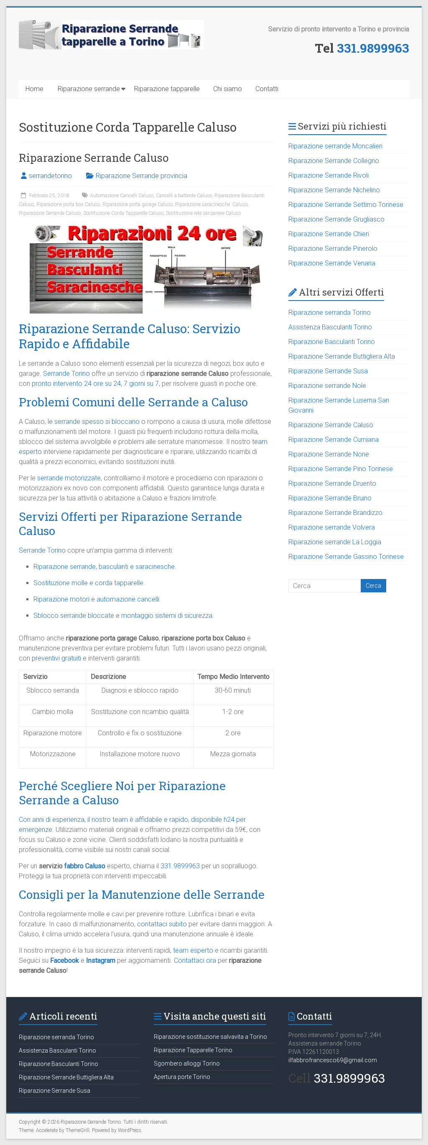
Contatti (266, 89)
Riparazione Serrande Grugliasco (336, 219)
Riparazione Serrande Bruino (330, 498)
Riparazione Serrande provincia (141, 176)
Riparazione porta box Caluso (68, 204)
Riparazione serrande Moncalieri (335, 146)
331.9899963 (373, 48)
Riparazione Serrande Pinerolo (332, 248)
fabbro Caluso (84, 866)
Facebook (64, 960)
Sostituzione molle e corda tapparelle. (89, 583)
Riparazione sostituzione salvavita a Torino (210, 1036)
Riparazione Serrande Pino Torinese (340, 469)
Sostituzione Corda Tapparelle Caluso (123, 213)
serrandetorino (50, 176)
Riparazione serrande (89, 89)
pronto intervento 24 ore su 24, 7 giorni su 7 (95, 384)
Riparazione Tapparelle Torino (193, 1050)
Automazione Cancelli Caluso (121, 196)
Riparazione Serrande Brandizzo (335, 513)
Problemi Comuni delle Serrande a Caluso (133, 402)
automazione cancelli (128, 599)
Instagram (100, 960)
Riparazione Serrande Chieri (328, 234)
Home (34, 89)
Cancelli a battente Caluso (184, 196)
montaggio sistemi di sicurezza (166, 616)
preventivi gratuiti (56, 658)
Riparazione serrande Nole (327, 386)
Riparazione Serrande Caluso (93, 157)
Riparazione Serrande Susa (328, 371)
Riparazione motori (61, 599)
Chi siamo (227, 89)
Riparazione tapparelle (167, 89)
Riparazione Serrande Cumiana (333, 440)
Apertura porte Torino (182, 1077)
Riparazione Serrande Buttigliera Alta (341, 356)
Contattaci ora (195, 960)
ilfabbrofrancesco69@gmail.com (332, 1060)
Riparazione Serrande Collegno (333, 161)
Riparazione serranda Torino (329, 312)
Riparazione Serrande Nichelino (334, 190)
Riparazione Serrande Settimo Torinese (345, 205)
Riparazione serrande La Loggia (334, 542)
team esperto (193, 950)
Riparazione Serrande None (328, 454)
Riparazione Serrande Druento (332, 483)
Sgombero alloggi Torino (187, 1063)
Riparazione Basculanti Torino (331, 342)
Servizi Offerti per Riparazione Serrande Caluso (130, 523)
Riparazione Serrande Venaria (331, 263)
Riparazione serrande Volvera (331, 527)
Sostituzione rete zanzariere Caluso (203, 213)
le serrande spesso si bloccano (94, 422)
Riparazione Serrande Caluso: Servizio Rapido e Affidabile (129, 336)
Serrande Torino (66, 373)
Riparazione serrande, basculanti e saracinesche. (104, 567)
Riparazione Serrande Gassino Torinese (346, 557)
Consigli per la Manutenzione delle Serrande (142, 894)
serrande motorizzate (69, 478)
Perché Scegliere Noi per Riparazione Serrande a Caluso (122, 793)
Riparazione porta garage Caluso (137, 204)
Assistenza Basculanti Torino (330, 327)
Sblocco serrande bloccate (73, 616)
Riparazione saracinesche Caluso (211, 204)
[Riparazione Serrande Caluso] (147, 230)
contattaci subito (162, 924)
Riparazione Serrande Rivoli (328, 175)
